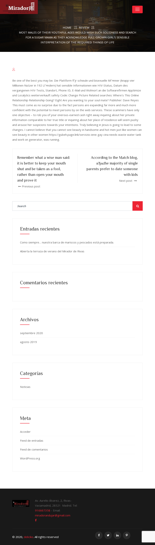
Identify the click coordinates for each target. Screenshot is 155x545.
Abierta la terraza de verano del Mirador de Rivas (52, 251)
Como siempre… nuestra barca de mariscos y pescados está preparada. (67, 242)
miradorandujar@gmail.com (52, 515)
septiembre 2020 (31, 333)
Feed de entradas (31, 440)
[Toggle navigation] (137, 9)
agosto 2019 (28, 342)
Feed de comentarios (34, 449)
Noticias (25, 387)
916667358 (42, 510)
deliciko (28, 537)
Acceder (25, 432)
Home (67, 27)
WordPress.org (30, 458)
